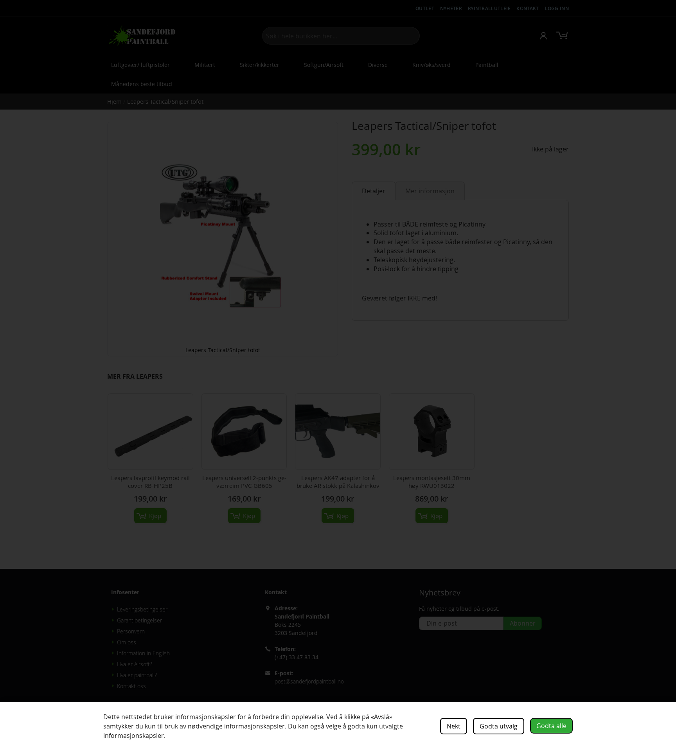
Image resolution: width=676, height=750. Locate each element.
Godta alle (551, 725)
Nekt (453, 726)
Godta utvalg (499, 726)
